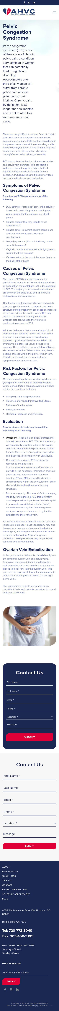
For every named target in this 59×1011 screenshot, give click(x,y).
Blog (5, 899)
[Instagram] (29, 3)
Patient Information (14, 889)
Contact (7, 885)
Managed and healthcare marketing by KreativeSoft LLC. (29, 1005)
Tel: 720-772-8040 (17, 930)
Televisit (7, 880)
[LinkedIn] (34, 3)
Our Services (10, 871)
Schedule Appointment (16, 894)
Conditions (9, 876)
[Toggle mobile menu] (54, 13)
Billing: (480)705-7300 (14, 921)
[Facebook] (24, 3)
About (6, 867)
